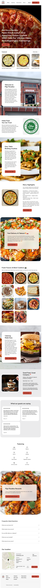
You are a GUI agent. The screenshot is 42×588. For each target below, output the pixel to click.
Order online (34, 566)
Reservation (18, 2)
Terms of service (9, 585)
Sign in (29, 2)
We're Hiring (23, 577)
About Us (8, 577)
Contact (15, 579)
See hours (28, 567)
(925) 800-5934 (29, 560)
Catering (13, 2)
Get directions (35, 555)
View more (6, 415)
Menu (8, 2)
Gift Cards (16, 577)
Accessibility (16, 585)
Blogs (7, 579)
